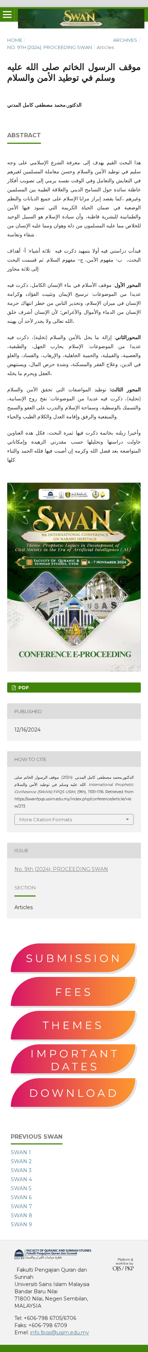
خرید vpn (15, 1264)
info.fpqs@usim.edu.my (59, 1332)
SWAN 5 (21, 1188)
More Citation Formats (45, 819)
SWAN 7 (21, 1206)
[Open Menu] (7, 14)
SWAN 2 (21, 1161)
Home (14, 40)
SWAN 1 (21, 1152)
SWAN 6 (21, 1197)
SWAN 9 (21, 1224)
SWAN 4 (21, 1179)
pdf (23, 687)
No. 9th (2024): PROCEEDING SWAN (49, 47)
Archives (125, 40)
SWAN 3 (21, 1170)
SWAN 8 (21, 1215)
